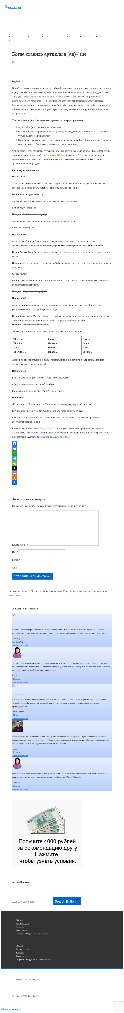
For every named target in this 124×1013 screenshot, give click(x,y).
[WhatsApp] (62, 453)
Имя (14, 552)
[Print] (62, 472)
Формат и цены (22, 923)
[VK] (62, 448)
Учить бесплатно (54, 36)
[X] (62, 468)
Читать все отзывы (20, 645)
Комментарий (20, 544)
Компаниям (75, 36)
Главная (16, 36)
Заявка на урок (20, 40)
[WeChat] (62, 463)
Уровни (34, 36)
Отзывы (87, 36)
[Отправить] (62, 482)
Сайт (14, 567)
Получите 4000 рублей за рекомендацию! (33, 934)
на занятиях (46, 437)
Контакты (104, 36)
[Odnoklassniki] (62, 477)
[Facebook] (62, 443)
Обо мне (25, 36)
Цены (95, 36)
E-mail (15, 560)
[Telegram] (62, 458)
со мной (64, 437)
